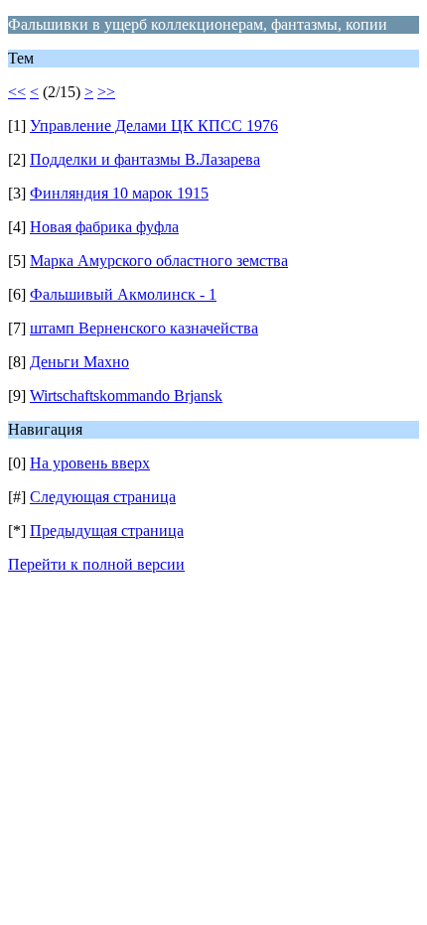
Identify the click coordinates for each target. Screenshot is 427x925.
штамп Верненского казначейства (144, 328)
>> (106, 91)
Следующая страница (103, 496)
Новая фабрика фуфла (104, 226)
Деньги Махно (79, 361)
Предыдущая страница (107, 530)
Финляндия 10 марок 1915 (119, 193)
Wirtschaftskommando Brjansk (126, 395)
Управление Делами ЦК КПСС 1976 (154, 125)
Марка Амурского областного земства (159, 260)
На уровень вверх (90, 463)
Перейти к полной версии (96, 564)
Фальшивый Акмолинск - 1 (123, 294)
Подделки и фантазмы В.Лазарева (145, 159)
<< (17, 91)
